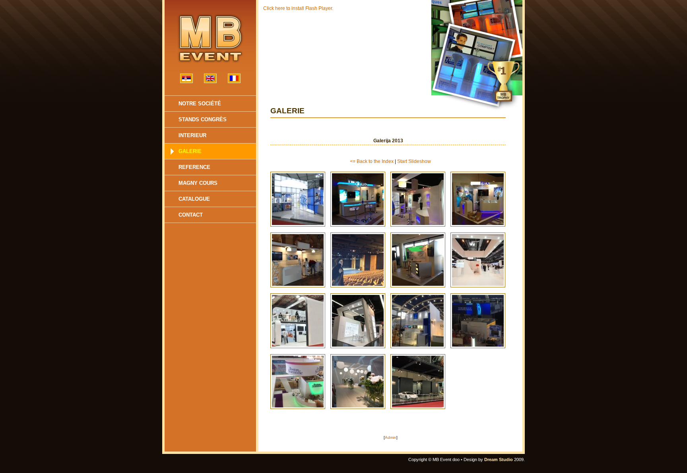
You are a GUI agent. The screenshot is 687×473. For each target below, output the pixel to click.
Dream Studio (498, 459)
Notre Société (200, 104)
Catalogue (194, 199)
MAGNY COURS (198, 183)
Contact (191, 215)
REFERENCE (194, 167)
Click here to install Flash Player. (298, 8)
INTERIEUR (192, 135)
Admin (390, 437)
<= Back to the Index (372, 161)
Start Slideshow (414, 161)
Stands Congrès (203, 119)
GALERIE (190, 151)
